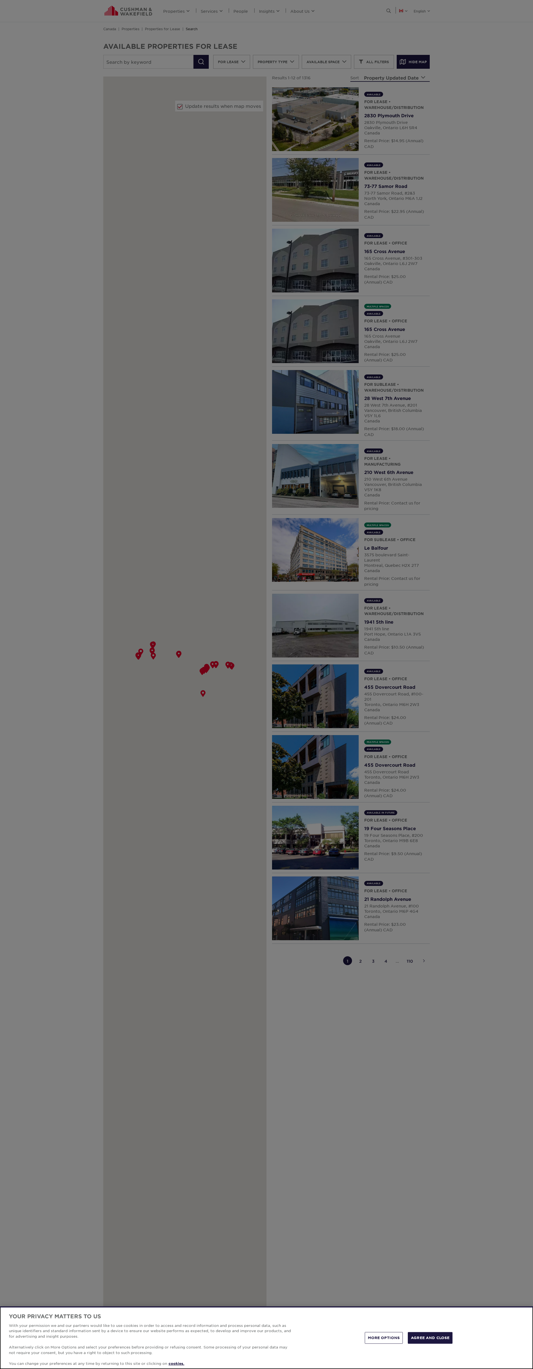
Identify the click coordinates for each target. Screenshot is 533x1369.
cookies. (176, 1363)
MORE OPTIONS (384, 1337)
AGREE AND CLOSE (430, 1337)
